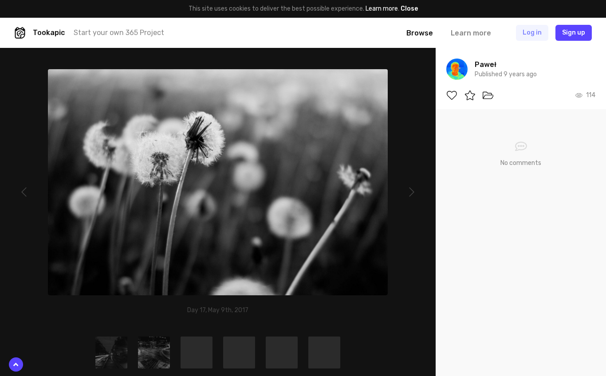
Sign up (573, 32)
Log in (532, 32)
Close (409, 8)
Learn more (382, 8)
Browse (419, 33)
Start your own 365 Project (119, 32)
